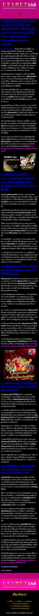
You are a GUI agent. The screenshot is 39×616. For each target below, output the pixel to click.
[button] (19, 14)
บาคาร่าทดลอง (6, 570)
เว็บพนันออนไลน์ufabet (9, 567)
